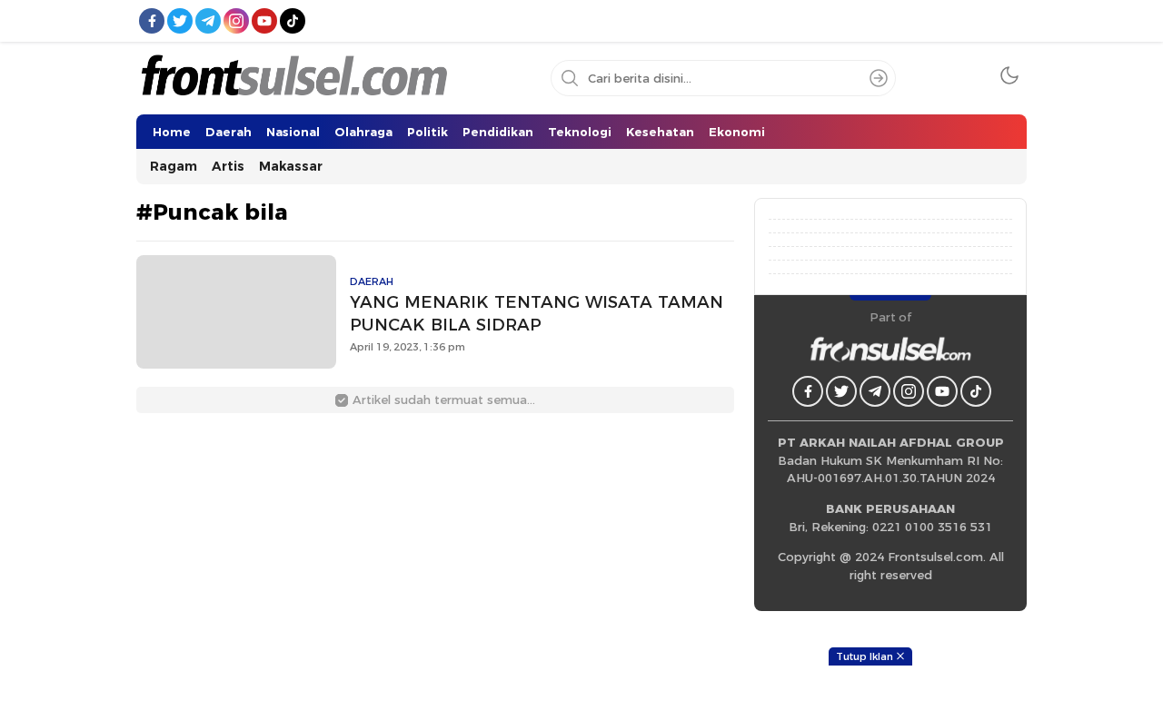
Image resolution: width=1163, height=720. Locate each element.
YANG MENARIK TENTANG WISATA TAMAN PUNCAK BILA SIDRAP (536, 313)
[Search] (878, 78)
